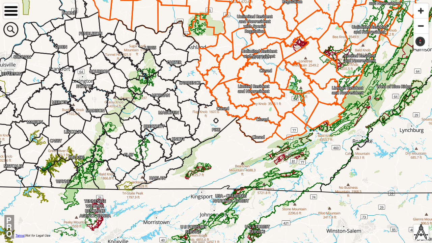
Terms (20, 235)
